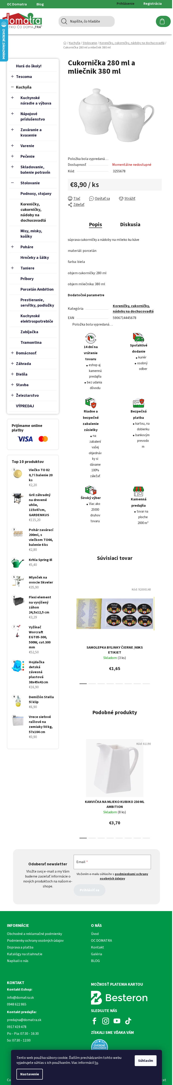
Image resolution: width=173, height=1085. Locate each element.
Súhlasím (145, 1060)
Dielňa (21, 374)
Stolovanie (30, 183)
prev (71, 633)
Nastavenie (29, 1074)
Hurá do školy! (28, 66)
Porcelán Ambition (37, 289)
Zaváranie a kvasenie (31, 132)
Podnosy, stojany (35, 193)
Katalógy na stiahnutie (24, 954)
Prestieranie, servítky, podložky (37, 302)
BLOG (95, 960)
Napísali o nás (17, 960)
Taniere (27, 268)
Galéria (96, 954)
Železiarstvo (27, 395)
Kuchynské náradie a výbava (35, 100)
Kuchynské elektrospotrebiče (36, 318)
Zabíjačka (29, 332)
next (158, 633)
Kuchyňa (24, 87)
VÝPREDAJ (25, 406)
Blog (40, 4)
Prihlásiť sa (89, 890)
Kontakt (97, 947)
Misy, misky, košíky (31, 233)
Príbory (27, 279)
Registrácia (152, 3)
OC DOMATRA (101, 940)
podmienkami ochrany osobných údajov (124, 876)
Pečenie (27, 156)
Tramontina (31, 342)
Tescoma (24, 77)
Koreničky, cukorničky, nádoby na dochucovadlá (33, 212)
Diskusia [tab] (130, 224)
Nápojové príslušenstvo (32, 116)
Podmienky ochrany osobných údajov (35, 940)
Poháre (26, 247)
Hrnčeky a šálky (34, 257)
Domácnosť (26, 353)
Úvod (95, 933)
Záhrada (23, 364)
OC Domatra (17, 4)
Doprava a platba (20, 947)
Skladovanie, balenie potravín (35, 169)
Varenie (27, 146)
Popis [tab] (95, 224)
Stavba (22, 385)
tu (96, 1062)
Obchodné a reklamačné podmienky (34, 933)
